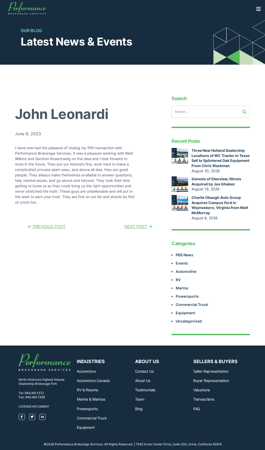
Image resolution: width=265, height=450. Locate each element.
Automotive (186, 271)
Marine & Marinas (91, 399)
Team (139, 399)
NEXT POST (136, 226)
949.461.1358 (35, 397)
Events (182, 263)
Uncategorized (189, 321)
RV (178, 280)
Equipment (185, 313)
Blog (138, 409)
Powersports (187, 296)
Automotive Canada (93, 380)
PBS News (184, 255)
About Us (142, 380)
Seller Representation (211, 371)
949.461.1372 (34, 393)
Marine (182, 288)
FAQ (196, 409)
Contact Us (144, 371)
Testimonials (145, 390)
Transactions (203, 399)
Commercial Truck (192, 304)
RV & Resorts (87, 390)
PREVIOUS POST (48, 226)
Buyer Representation (211, 380)
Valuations (201, 390)
